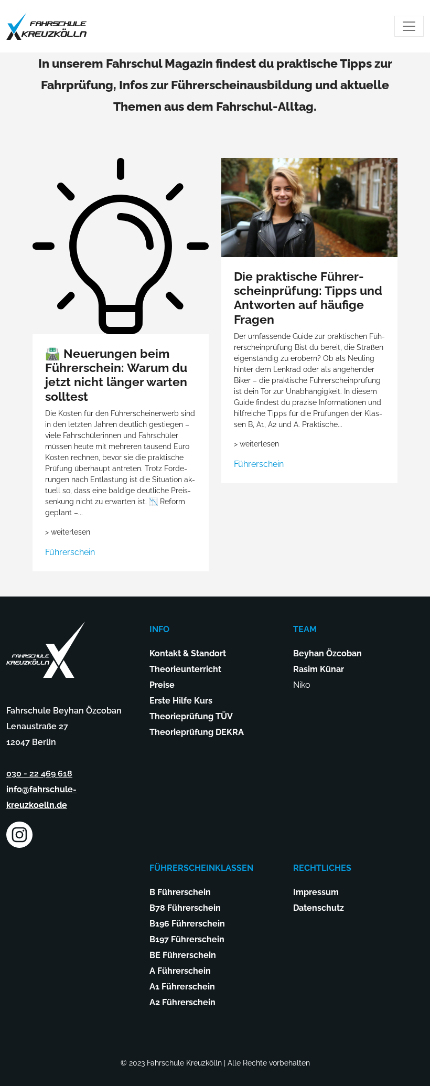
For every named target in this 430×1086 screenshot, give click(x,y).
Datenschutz (318, 908)
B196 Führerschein (187, 924)
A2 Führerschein (182, 1002)
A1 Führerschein (182, 987)
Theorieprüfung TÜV (191, 716)
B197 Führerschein (186, 939)
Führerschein (70, 552)
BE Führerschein (182, 955)
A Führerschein (180, 971)
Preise (162, 685)
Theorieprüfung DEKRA (196, 732)
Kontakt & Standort (187, 653)
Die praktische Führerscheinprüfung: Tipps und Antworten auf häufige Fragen (308, 298)
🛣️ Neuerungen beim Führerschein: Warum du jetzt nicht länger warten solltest (116, 375)
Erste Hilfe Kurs (180, 701)
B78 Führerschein (185, 908)
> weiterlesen (67, 532)
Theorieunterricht (185, 669)
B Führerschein (180, 892)
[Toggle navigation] (409, 26)
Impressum (316, 892)
